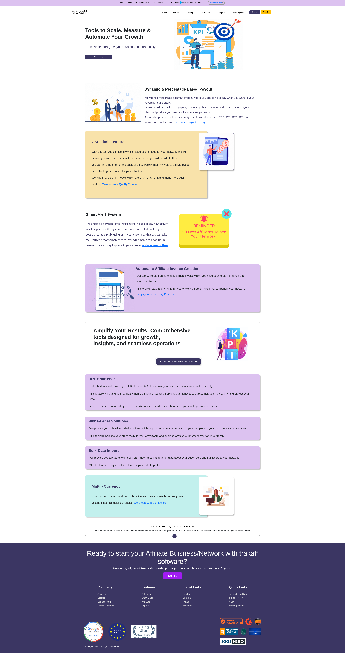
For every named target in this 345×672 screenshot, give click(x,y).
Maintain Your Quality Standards (121, 184)
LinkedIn (186, 598)
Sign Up (255, 12)
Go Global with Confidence (150, 502)
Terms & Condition (238, 594)
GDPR (232, 602)
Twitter (185, 602)
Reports (145, 606)
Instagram (187, 606)
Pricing (190, 12)
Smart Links (147, 598)
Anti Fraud (146, 594)
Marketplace (238, 12)
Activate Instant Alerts (155, 245)
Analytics (146, 602)
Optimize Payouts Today (190, 122)
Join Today (174, 2)
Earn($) (265, 12)
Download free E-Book (191, 2)
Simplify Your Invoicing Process (155, 294)
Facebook (187, 594)
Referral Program (105, 606)
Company (221, 12)
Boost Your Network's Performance (180, 361)
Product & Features (170, 12)
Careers (101, 598)
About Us (101, 594)
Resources (205, 12)
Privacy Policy (236, 598)
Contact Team (104, 602)
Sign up (99, 57)
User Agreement (237, 606)
